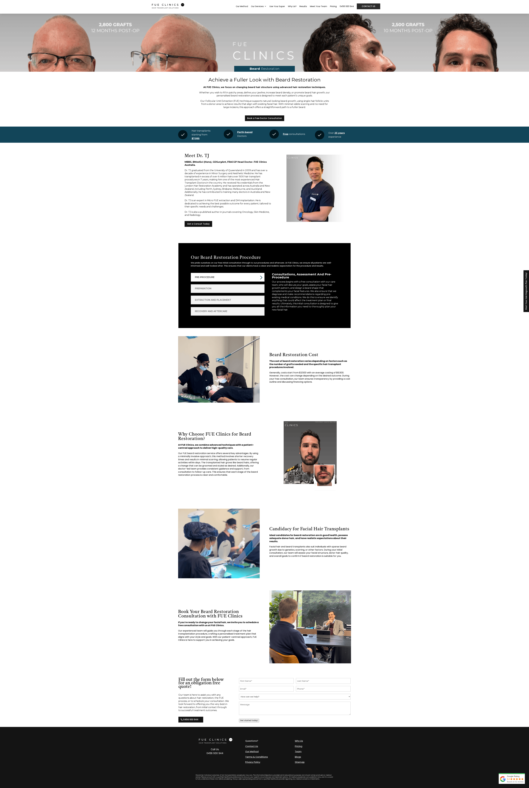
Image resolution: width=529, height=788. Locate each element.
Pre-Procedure (204, 277)
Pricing (333, 6)
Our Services (257, 6)
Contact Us (368, 6)
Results (303, 6)
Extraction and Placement (213, 300)
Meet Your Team (318, 6)
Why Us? (292, 6)
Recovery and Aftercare (211, 311)
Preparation (203, 288)
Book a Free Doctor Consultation (264, 118)
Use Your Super (277, 6)
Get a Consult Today (198, 223)
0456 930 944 (347, 6)
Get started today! (249, 720)
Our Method (242, 6)
